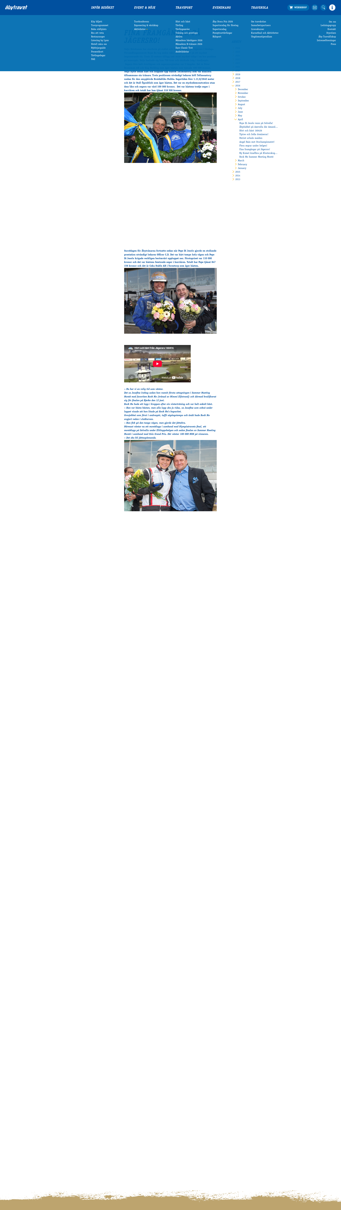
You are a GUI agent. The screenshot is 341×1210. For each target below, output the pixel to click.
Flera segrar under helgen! (253, 146)
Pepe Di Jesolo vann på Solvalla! (256, 123)
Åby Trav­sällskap (327, 37)
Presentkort (97, 52)
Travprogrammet (99, 25)
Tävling (179, 25)
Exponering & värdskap (146, 25)
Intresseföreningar (326, 40)
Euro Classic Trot (184, 48)
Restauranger (98, 37)
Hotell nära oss (99, 44)
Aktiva (179, 37)
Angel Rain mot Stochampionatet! (257, 142)
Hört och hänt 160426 (250, 131)
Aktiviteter (140, 29)
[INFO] (332, 7)
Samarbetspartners (261, 25)
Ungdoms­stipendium (261, 37)
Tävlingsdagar (98, 55)
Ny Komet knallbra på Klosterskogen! (258, 153)
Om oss (332, 22)
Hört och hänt (183, 22)
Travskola (259, 8)
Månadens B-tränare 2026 (189, 44)
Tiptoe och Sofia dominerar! (253, 134)
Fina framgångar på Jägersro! (254, 149)
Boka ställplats (98, 29)
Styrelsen (331, 33)
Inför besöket (102, 8)
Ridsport (217, 37)
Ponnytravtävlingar (222, 33)
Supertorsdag (219, 29)
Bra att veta (97, 33)
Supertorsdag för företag (225, 25)
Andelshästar (182, 52)
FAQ (93, 59)
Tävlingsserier (183, 29)
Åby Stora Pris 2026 (223, 22)
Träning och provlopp (187, 33)
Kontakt (332, 29)
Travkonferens (141, 22)
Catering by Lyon (100, 40)
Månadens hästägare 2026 (189, 40)
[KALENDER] (315, 7)
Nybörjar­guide (98, 48)
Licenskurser (257, 29)
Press (333, 44)
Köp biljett (96, 22)
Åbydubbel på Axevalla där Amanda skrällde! (258, 127)
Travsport (184, 8)
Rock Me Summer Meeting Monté (256, 157)
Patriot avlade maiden (250, 138)
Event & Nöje (144, 8)
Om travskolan (258, 22)
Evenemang (222, 8)
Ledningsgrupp (328, 25)
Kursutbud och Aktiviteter (265, 33)
